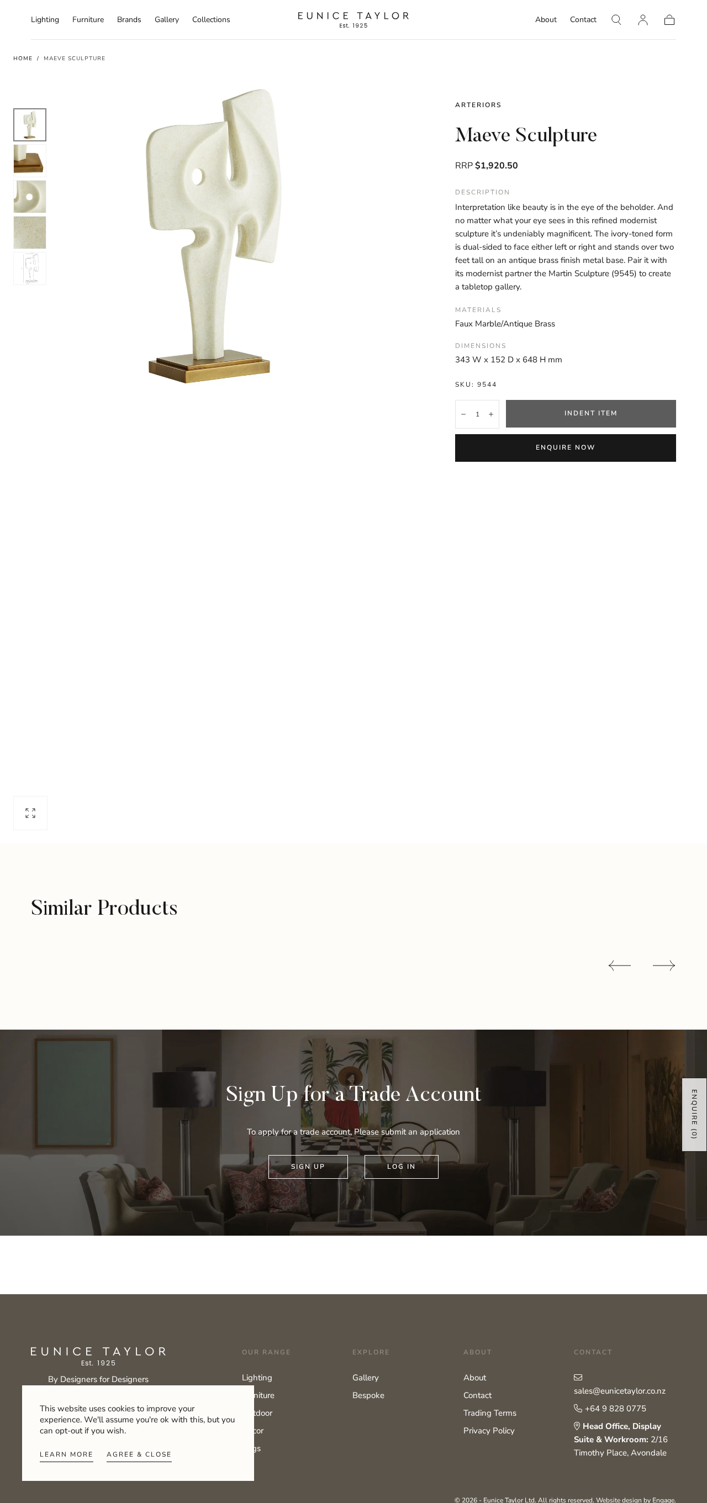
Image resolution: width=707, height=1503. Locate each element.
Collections (211, 20)
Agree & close (139, 1454)
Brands (129, 20)
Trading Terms (489, 1412)
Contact (583, 20)
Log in (401, 1166)
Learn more (66, 1454)
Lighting (45, 20)
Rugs (251, 1448)
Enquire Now (565, 447)
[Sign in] (643, 20)
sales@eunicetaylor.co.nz (620, 1390)
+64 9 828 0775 (615, 1408)
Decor (252, 1430)
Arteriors (478, 105)
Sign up (308, 1166)
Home (23, 58)
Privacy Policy (489, 1430)
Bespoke (368, 1395)
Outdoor (257, 1412)
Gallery (167, 20)
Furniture (88, 20)
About (546, 20)
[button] (616, 20)
